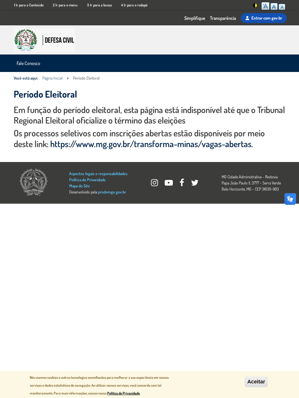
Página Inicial (52, 77)
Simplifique (194, 18)
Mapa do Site (79, 185)
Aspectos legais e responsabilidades (98, 173)
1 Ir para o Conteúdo (29, 5)
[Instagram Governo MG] (155, 184)
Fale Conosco (28, 63)
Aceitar (256, 382)
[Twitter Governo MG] (194, 184)
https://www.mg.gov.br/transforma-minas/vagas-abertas (150, 143)
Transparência (223, 18)
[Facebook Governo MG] (182, 184)
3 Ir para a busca (99, 5)
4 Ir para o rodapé (134, 5)
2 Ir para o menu (65, 5)
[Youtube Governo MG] (169, 184)
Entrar (266, 17)
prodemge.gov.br (112, 191)
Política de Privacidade (87, 179)
